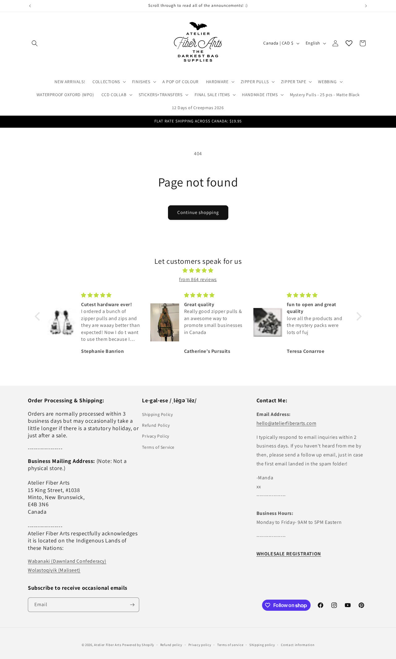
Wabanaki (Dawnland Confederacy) (67, 561)
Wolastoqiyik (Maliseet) (54, 570)
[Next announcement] (366, 6)
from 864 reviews (198, 279)
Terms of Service (158, 447)
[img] (198, 270)
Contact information (297, 645)
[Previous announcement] (30, 6)
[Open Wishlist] (349, 43)
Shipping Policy (157, 414)
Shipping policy (262, 645)
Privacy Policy (155, 436)
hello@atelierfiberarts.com (286, 423)
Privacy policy (199, 645)
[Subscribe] (132, 604)
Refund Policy (156, 425)
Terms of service (230, 645)
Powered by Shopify (138, 645)
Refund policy (171, 645)
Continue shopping (198, 212)
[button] (34, 43)
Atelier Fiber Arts (108, 645)
